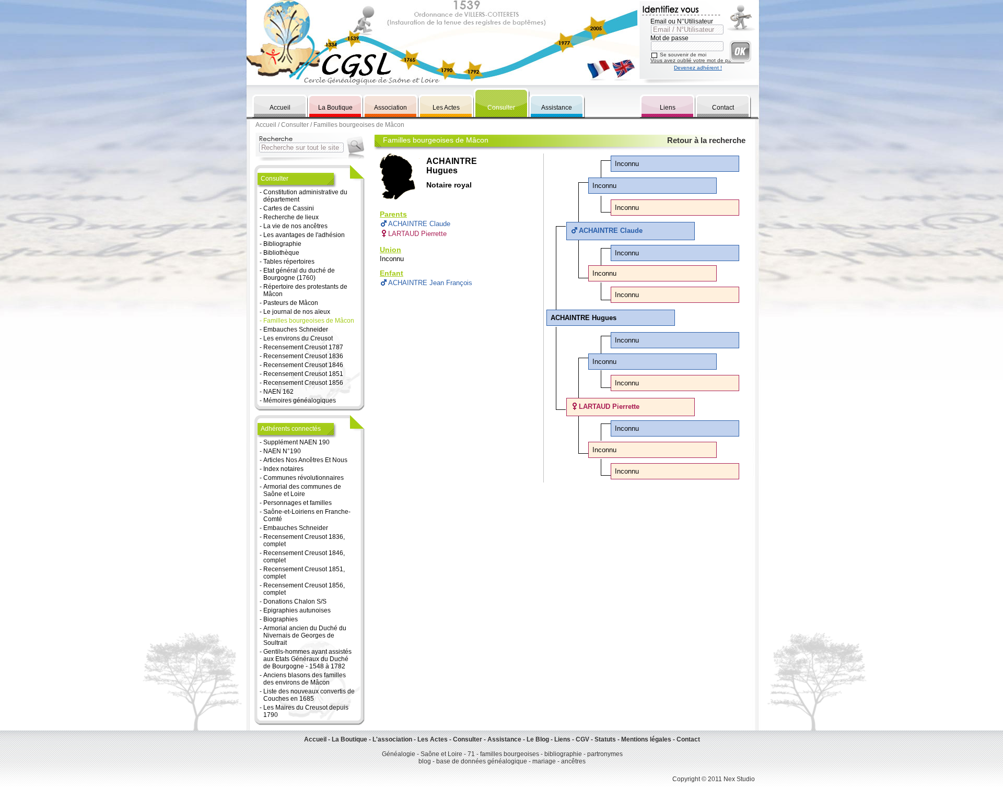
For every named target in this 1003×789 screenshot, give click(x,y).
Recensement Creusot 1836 (303, 356)
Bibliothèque (281, 252)
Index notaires (283, 469)
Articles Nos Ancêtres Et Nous (305, 460)
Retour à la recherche (706, 140)
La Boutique (335, 107)
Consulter (501, 107)
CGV (582, 739)
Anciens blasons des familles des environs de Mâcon (304, 679)
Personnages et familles (297, 503)
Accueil (280, 107)
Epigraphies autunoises (297, 610)
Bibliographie (282, 244)
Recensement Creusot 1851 (303, 374)
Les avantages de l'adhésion (304, 235)
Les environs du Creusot (298, 338)
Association (390, 107)
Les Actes (446, 107)
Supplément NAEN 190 (296, 442)
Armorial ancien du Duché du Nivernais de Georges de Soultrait (304, 635)
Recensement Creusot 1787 (303, 347)
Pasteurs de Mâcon (290, 303)
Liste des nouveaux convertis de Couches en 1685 (309, 695)
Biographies (280, 619)
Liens (667, 107)
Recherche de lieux (291, 217)
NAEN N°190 (282, 451)
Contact (723, 107)
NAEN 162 (278, 391)
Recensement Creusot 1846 (303, 365)
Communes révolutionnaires (303, 477)
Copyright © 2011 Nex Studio (713, 779)
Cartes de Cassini (288, 208)
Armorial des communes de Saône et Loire (302, 490)
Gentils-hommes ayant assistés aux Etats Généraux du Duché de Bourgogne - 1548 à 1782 (307, 659)
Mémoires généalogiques (299, 400)
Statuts (605, 739)
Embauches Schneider (295, 329)
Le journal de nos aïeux (296, 311)
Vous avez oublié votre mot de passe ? (697, 60)
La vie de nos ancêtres (295, 226)
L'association (392, 739)
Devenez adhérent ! (698, 67)
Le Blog (538, 739)
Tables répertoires (288, 261)
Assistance (556, 107)
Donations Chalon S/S (294, 601)
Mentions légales (646, 739)
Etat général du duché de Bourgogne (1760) (299, 274)
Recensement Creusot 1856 (303, 382)
